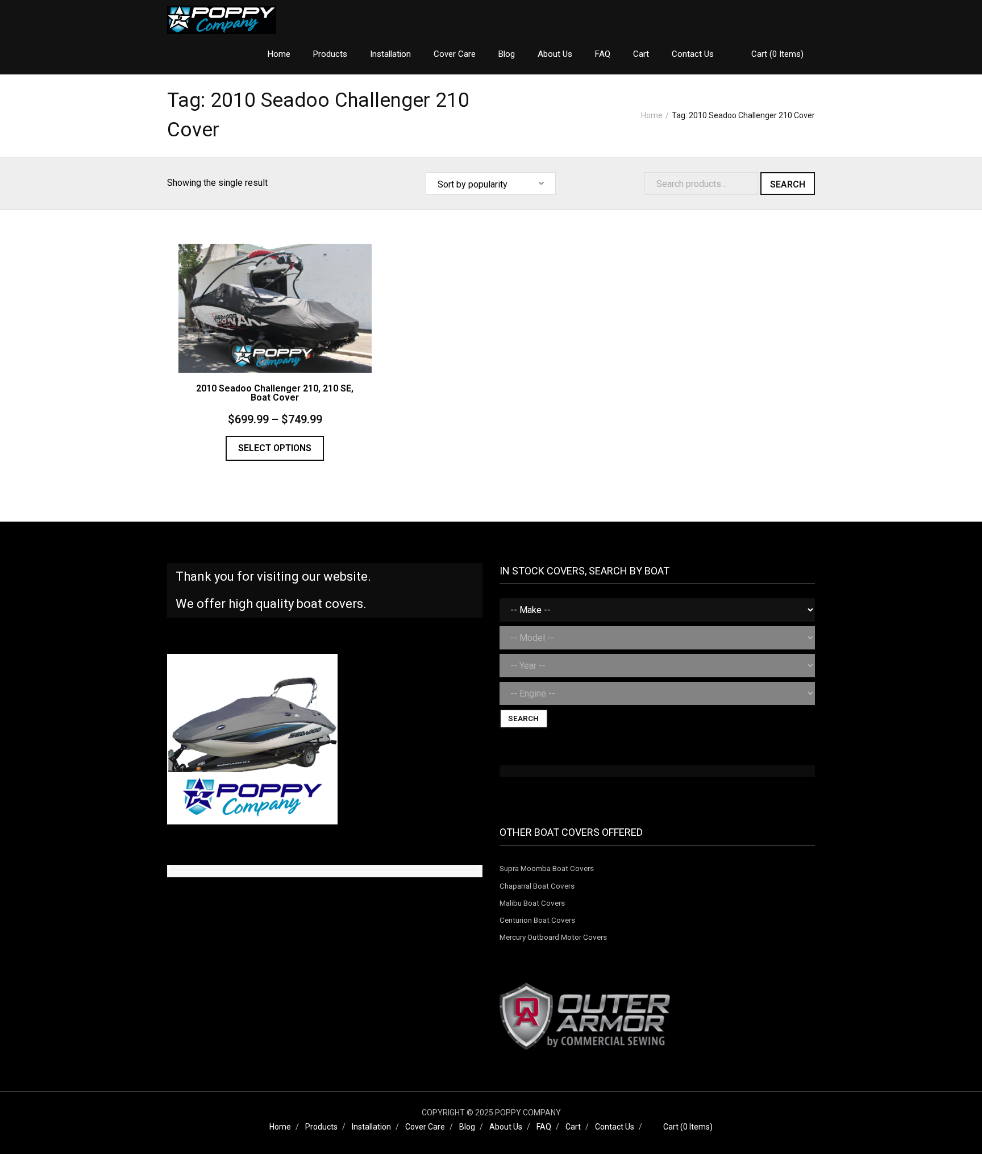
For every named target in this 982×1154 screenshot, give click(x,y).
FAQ (543, 1126)
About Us (505, 1126)
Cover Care (425, 1126)
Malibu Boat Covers (532, 902)
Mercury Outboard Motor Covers (553, 936)
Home (652, 115)
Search (787, 184)
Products (321, 1126)
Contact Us (614, 1126)
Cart (573, 1126)
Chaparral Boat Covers (537, 885)
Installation (371, 1126)
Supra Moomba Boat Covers (547, 868)
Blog (467, 1126)
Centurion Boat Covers (537, 919)
